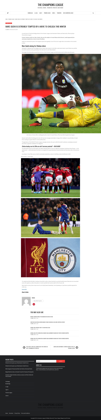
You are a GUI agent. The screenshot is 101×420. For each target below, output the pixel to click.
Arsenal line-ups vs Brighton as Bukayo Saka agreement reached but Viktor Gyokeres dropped (49, 333)
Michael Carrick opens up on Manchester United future (41, 316)
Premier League (47, 13)
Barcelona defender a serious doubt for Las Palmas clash (64, 347)
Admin (8, 29)
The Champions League (50, 5)
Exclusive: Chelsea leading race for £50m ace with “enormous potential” (37, 347)
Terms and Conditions (25, 413)
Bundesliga (30, 13)
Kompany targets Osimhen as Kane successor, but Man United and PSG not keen (19, 375)
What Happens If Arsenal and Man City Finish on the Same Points (18, 369)
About (6, 413)
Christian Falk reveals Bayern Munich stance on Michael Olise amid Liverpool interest (47, 322)
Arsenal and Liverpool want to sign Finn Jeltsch (40, 327)
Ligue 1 (40, 13)
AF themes (68, 418)
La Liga (36, 13)
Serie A (53, 13)
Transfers (59, 13)
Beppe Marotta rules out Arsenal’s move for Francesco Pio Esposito (19, 372)
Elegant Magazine (61, 418)
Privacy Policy (17, 413)
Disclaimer (11, 413)
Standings (7, 381)
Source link (24, 289)
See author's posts (38, 300)
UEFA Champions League (68, 13)
